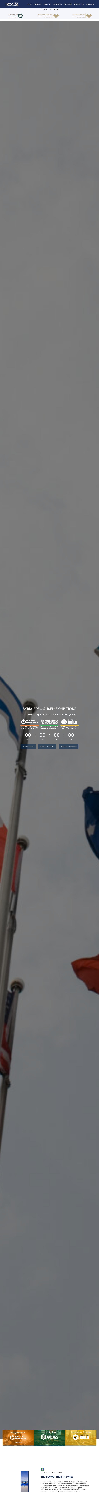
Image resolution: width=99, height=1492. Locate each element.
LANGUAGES (90, 4)
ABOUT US (47, 4)
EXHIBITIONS (38, 4)
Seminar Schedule (47, 746)
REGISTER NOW (79, 4)
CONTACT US (57, 4)
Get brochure (28, 746)
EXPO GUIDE (68, 4)
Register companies (68, 746)
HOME (29, 4)
